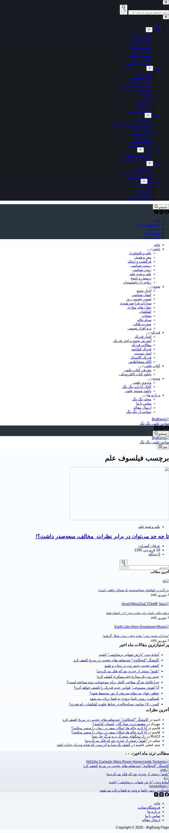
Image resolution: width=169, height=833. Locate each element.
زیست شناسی (140, 265)
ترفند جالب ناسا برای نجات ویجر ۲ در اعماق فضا (137, 613)
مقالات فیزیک (141, 345)
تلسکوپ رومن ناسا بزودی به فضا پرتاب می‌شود (124, 698)
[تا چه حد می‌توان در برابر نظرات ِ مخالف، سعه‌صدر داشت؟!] (119, 519)
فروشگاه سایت (149, 224)
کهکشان (145, 311)
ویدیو (156, 378)
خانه (157, 220)
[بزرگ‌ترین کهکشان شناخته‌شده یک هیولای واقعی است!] (166, 581)
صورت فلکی (142, 324)
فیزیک (155, 332)
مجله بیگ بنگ (141, 399)
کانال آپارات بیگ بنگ (136, 387)
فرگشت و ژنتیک (139, 261)
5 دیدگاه (154, 554)
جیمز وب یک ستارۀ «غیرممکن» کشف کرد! (128, 676)
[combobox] (148, 567)
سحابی (146, 316)
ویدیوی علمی (141, 382)
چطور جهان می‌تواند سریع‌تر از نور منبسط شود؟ (124, 693)
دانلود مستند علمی (138, 391)
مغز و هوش (142, 257)
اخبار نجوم (143, 291)
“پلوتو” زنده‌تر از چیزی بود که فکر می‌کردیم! (128, 671)
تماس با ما (152, 233)
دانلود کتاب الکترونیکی (135, 374)
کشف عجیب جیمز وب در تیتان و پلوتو (132, 665)
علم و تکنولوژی (140, 253)
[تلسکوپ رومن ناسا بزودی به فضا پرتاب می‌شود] (159, 786)
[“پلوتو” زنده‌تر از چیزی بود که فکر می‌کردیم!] (164, 770)
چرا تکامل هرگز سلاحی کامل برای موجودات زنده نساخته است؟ (113, 682)
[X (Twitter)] (161, 213)
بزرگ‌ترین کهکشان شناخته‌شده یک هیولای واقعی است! (133, 590)
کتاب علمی (152, 366)
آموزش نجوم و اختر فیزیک (132, 341)
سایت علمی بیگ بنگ (154, 423)
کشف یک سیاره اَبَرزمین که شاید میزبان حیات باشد (93, 745)
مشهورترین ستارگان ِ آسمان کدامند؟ (119, 724)
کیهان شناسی (141, 295)
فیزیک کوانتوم (141, 349)
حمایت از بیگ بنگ (138, 412)
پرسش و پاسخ (141, 278)
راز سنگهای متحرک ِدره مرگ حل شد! (119, 736)
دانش (156, 249)
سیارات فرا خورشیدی (135, 303)
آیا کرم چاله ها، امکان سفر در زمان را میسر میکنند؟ (109, 728)
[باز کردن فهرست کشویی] (149, 250)
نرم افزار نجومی (139, 328)
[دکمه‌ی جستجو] (123, 565)
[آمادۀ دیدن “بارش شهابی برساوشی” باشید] (166, 778)
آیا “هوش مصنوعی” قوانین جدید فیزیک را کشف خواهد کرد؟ (116, 687)
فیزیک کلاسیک (141, 357)
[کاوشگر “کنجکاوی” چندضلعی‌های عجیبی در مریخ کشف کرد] (127, 762)
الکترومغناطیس (139, 362)
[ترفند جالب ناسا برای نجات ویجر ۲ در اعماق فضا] (145, 604)
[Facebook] (166, 213)
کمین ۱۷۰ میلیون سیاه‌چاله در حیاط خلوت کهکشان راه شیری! (114, 704)
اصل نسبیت (142, 353)
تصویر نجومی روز (138, 299)
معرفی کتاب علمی (137, 370)
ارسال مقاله (151, 237)
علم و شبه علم (140, 274)
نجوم (156, 286)
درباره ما (153, 229)
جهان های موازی (139, 307)
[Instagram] (156, 213)
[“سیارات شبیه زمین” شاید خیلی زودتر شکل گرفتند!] (141, 627)
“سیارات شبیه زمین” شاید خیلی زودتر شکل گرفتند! (136, 636)
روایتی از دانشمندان (137, 282)
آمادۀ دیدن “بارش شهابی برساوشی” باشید (129, 655)
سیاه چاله (144, 320)
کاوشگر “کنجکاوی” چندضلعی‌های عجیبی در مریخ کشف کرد (116, 660)
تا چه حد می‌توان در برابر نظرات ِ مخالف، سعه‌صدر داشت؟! (102, 536)
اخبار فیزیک (143, 336)
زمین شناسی (141, 270)
